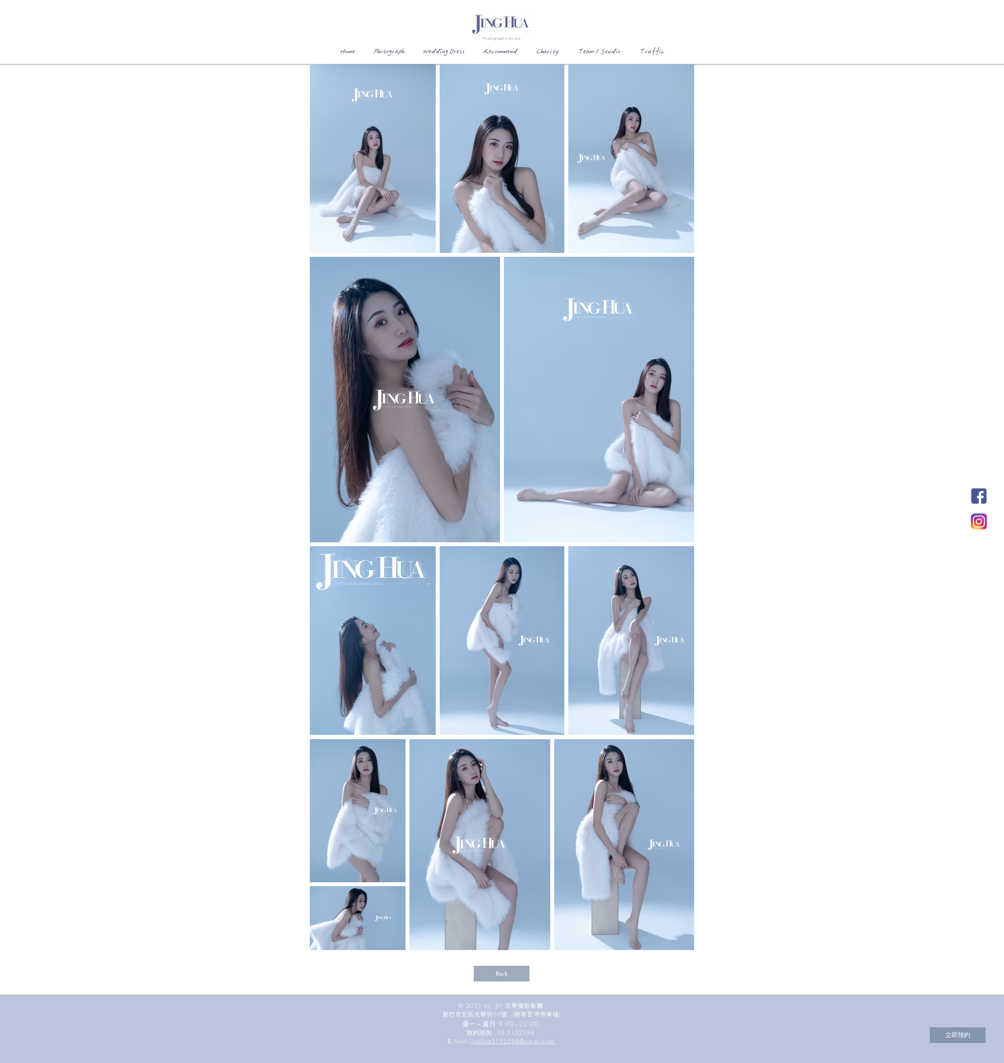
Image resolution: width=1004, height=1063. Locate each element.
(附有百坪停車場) (537, 1014)
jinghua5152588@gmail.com (513, 1041)
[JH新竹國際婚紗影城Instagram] (979, 521)
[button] (388, 54)
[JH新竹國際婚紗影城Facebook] (979, 496)
